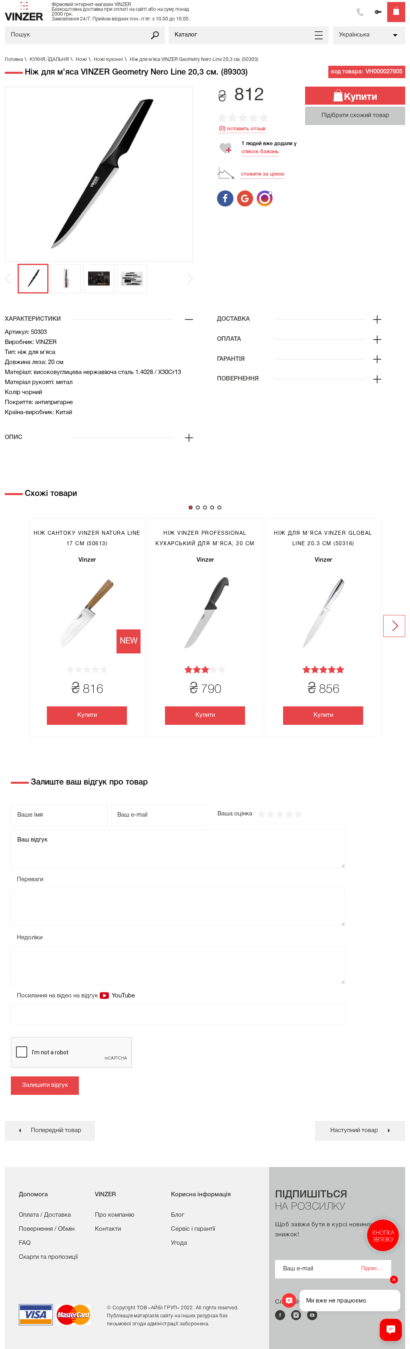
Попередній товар (56, 1130)
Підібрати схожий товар (355, 115)
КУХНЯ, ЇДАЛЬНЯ (51, 59)
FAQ (24, 1243)
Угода (179, 1243)
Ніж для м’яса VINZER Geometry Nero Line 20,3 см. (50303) (194, 59)
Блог (177, 1215)
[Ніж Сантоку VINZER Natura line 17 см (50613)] (87, 613)
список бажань (260, 152)
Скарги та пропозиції (48, 1257)
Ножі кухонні (110, 59)
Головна (15, 59)
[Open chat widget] (391, 1330)
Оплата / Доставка (45, 1215)
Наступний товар (354, 1130)
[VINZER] (24, 11)
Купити (360, 97)
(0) (222, 128)
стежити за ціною (262, 174)
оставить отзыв (246, 129)
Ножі (83, 59)
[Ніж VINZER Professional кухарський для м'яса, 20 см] (205, 613)
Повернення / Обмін (46, 1229)
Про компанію (114, 1215)
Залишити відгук (45, 1085)
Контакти (108, 1229)
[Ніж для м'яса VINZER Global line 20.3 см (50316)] (323, 613)
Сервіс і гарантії (193, 1229)
